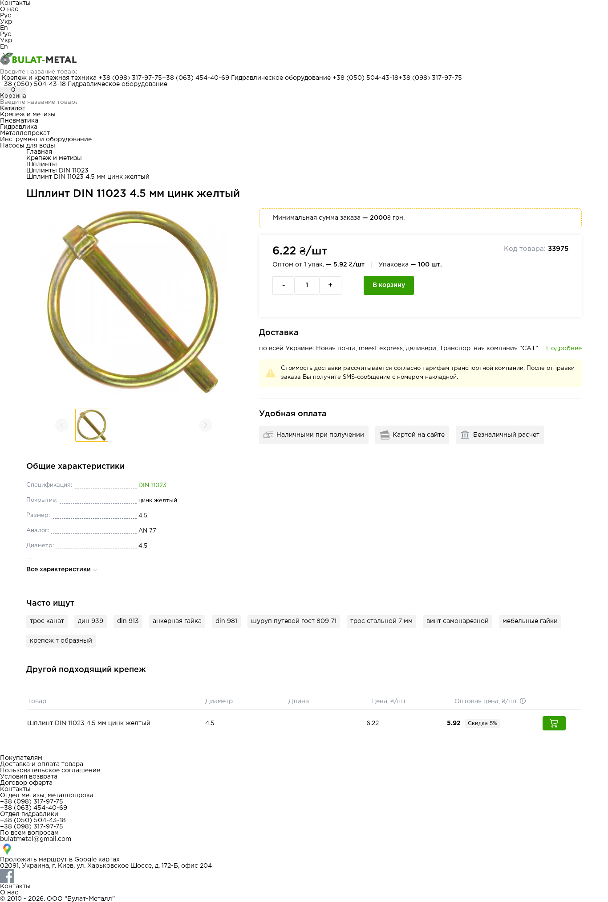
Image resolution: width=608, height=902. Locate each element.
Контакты (15, 3)
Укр (6, 22)
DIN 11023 (152, 485)
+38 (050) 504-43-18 (365, 78)
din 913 (128, 621)
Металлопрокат (25, 133)
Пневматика (19, 120)
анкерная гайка (177, 621)
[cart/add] (554, 723)
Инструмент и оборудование (46, 139)
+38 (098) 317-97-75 (130, 78)
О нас (9, 9)
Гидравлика (18, 127)
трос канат (47, 621)
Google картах (97, 859)
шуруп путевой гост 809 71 (293, 621)
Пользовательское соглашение (50, 770)
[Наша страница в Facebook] (304, 876)
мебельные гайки (530, 621)
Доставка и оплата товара (41, 764)
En (4, 28)
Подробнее (564, 348)
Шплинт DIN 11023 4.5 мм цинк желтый (88, 723)
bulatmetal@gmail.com (35, 839)
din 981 (226, 621)
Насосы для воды (27, 145)
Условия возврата (28, 776)
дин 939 (90, 621)
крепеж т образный (61, 641)
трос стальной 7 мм (381, 621)
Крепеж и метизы (28, 114)
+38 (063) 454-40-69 (195, 78)
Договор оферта (26, 783)
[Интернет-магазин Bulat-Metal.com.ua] (304, 59)
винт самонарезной (457, 621)
